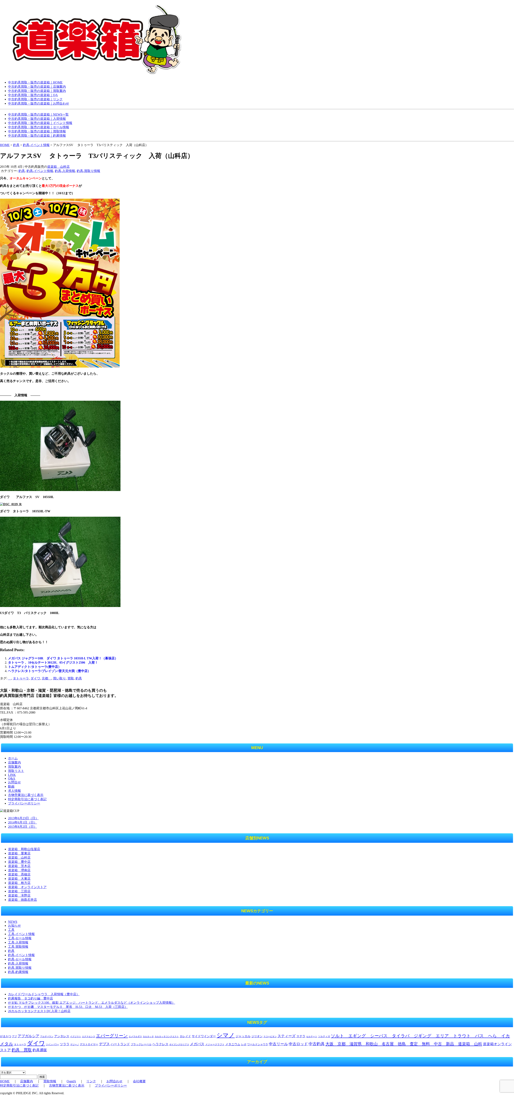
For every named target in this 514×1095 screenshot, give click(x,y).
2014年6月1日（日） (22, 822)
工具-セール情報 (20, 938)
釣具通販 (40, 1050)
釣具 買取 (22, 1050)
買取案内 (14, 766)
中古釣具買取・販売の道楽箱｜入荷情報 (37, 118)
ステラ (300, 1036)
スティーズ (286, 1036)
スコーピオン (270, 1036)
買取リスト (16, 771)
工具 (11, 929)
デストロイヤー (89, 1044)
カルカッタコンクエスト (167, 1036)
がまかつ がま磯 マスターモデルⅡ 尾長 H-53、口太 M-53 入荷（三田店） (68, 1007)
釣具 (21, 171)
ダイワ (35, 678)
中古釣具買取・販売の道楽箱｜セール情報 (38, 127)
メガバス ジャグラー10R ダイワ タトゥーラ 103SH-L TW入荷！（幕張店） (63, 658)
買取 (70, 678)
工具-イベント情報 (21, 934)
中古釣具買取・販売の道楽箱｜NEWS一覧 (38, 114)
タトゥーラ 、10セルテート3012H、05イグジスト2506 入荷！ (53, 662)
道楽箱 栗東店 (19, 853)
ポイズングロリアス (179, 1044)
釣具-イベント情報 (40, 171)
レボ (243, 1044)
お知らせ (14, 925)
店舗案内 (14, 762)
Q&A (11, 778)
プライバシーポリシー (24, 803)
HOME (5, 145)
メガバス (197, 1044)
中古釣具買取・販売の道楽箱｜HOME (35, 82)
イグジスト (75, 1036)
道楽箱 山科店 (58, 166)
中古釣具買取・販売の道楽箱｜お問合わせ (38, 103)
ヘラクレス (160, 1044)
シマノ (226, 1035)
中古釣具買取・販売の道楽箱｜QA (33, 95)
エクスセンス (88, 1036)
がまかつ (5, 1036)
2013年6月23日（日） (23, 818)
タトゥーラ (21, 678)
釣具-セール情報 (20, 959)
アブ (14, 1036)
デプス (104, 1044)
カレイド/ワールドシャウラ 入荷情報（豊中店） (44, 994)
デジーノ (74, 1044)
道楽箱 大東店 (19, 878)
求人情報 (14, 790)
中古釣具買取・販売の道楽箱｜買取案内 (37, 91)
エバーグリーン (112, 1035)
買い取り (59, 678)
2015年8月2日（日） (22, 826)
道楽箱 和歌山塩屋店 (24, 849)
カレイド (185, 1036)
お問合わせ (114, 1081)
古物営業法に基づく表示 (25, 795)
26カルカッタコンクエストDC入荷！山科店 (39, 1011)
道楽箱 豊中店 (19, 861)
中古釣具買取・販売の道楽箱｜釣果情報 (37, 135)
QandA (71, 1081)
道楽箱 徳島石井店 (22, 899)
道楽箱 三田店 (19, 891)
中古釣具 (317, 1044)
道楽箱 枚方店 (19, 883)
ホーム (13, 758)
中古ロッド (298, 1044)
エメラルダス (135, 1036)
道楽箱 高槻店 (19, 874)
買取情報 (49, 1081)
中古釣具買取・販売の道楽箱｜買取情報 (37, 131)
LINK (12, 775)
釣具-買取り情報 (88, 171)
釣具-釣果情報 (18, 972)
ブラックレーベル (141, 1044)
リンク (91, 1081)
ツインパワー (52, 1044)
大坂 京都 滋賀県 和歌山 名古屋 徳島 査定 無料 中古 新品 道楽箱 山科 (403, 1044)
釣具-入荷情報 (65, 171)
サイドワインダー (204, 1036)
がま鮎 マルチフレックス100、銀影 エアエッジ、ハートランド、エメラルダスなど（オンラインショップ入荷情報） (91, 1002)
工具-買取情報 (18, 946)
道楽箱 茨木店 (19, 866)
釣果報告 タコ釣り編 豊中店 (30, 998)
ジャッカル (243, 1036)
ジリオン (257, 1036)
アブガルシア (28, 1036)
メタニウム (232, 1044)
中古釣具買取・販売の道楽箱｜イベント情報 (40, 123)
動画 (11, 786)
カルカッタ (148, 1036)
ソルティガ (324, 1036)
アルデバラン (46, 1036)
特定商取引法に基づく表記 (27, 799)
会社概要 (139, 1081)
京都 (46, 678)
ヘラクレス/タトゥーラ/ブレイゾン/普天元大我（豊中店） (49, 671)
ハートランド (120, 1044)
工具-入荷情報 (18, 942)
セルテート (311, 1036)
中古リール (278, 1044)
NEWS (12, 921)
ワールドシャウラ (257, 1044)
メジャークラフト (214, 1044)
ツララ (64, 1044)
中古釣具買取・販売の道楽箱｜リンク (35, 99)
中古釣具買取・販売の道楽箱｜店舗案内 (37, 86)
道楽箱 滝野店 (19, 895)
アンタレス (61, 1036)
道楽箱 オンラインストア (27, 887)
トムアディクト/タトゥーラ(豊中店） (34, 666)
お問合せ (14, 782)
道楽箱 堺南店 (19, 870)
